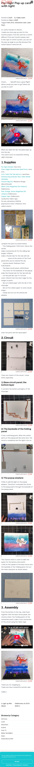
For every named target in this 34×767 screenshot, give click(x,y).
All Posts (4, 719)
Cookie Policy (9, 765)
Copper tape (5, 196)
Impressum (25, 765)
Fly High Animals (7, 167)
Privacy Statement (17, 765)
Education (4, 724)
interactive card (20, 23)
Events (3, 727)
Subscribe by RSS (7, 739)
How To (3, 730)
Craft (10, 18)
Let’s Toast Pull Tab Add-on (11, 174)
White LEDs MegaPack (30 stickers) (14, 186)
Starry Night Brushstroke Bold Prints (14, 169)
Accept (17, 761)
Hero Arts (10, 23)
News (3, 736)
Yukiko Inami (20, 18)
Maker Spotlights (7, 733)
